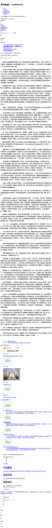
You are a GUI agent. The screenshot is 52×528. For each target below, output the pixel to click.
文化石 (23, 471)
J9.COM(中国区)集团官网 (7, 53)
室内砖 (44, 471)
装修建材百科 (6, 12)
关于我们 (5, 9)
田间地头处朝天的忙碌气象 (10, 49)
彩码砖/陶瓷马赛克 (13, 471)
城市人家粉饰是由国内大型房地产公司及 (13, 44)
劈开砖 (19, 471)
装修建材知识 (6, 11)
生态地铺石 (6, 471)
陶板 (41, 471)
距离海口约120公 (7, 47)
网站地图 (32, 492)
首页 (4, 8)
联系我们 (5, 14)
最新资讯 (3, 42)
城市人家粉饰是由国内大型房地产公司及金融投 (19, 342)
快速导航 (7, 475)
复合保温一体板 (36, 471)
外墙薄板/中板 (28, 471)
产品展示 (7, 467)
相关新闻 (5, 345)
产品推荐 (5, 399)
